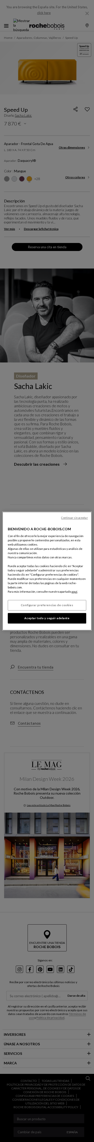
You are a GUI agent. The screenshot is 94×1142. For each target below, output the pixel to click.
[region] (46, 571)
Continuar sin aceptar (74, 517)
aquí (74, 591)
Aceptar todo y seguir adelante (46, 618)
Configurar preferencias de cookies (47, 605)
